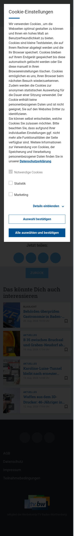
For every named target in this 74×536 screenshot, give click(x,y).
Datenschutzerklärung (35, 161)
